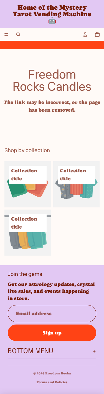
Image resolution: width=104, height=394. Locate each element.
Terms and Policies (52, 382)
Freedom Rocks (58, 373)
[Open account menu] (85, 34)
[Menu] (6, 34)
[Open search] (18, 34)
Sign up (52, 333)
